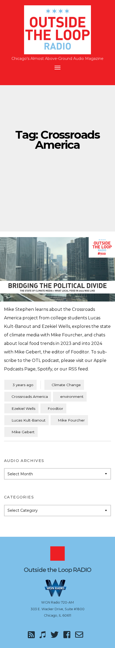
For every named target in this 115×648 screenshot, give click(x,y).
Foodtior (55, 408)
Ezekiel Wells (23, 408)
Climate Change (66, 385)
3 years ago (20, 384)
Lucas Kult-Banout (28, 420)
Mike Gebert (22, 432)
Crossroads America (29, 396)
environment (71, 396)
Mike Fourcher (71, 420)
